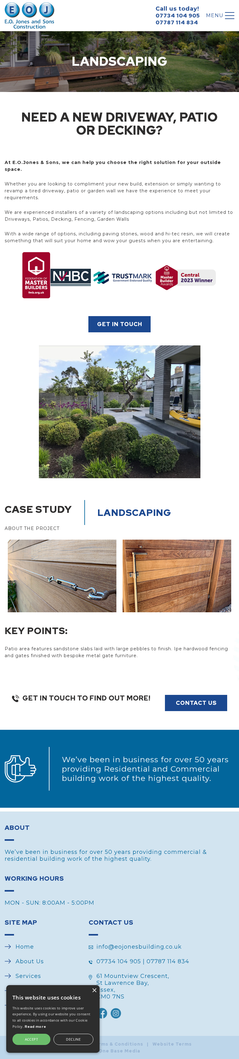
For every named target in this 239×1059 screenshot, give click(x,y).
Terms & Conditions (117, 1044)
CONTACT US (196, 702)
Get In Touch (119, 324)
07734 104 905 (178, 15)
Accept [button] (31, 1039)
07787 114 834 (177, 22)
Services (28, 976)
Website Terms (172, 1044)
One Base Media (119, 1051)
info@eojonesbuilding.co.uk (139, 946)
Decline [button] (73, 1039)
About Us (30, 961)
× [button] (94, 990)
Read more (35, 1026)
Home (25, 946)
